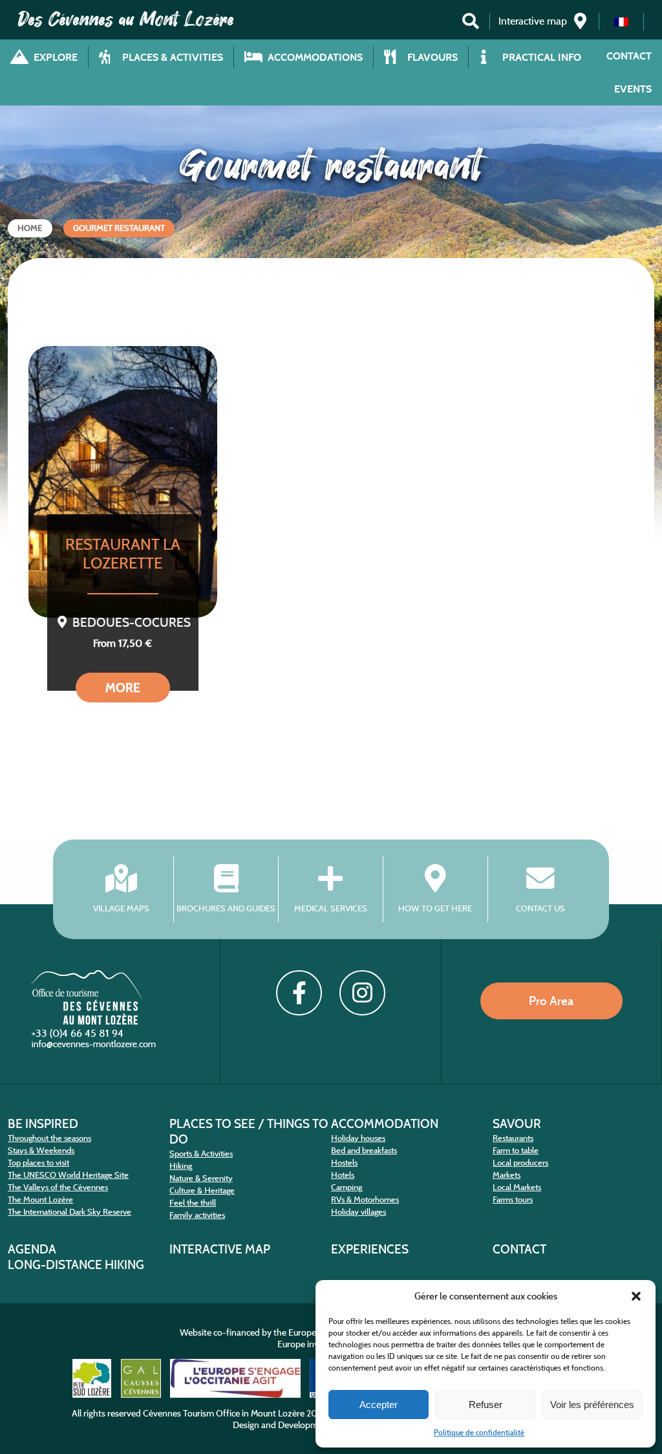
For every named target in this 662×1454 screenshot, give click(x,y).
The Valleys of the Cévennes (58, 1187)
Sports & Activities (201, 1153)
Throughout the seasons (49, 1138)
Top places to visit (38, 1162)
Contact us (540, 908)
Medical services (330, 908)
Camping (346, 1187)
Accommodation (384, 1123)
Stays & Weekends (41, 1150)
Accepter (378, 1404)
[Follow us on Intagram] (362, 992)
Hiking (180, 1166)
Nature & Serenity (201, 1178)
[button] (636, 1296)
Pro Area (551, 1000)
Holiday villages (358, 1212)
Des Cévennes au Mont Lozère (126, 19)
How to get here (435, 908)
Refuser (485, 1404)
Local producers (520, 1162)
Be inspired (43, 1123)
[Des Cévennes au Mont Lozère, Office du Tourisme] (86, 1021)
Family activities (197, 1215)
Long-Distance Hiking (76, 1264)
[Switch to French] (621, 21)
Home (29, 228)
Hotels (342, 1175)
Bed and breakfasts (364, 1150)
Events (633, 89)
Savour (517, 1123)
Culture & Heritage (202, 1190)
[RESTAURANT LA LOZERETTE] (122, 482)
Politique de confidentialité (479, 1432)
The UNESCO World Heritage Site (68, 1175)
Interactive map (219, 1249)
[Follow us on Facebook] (298, 992)
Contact (629, 56)
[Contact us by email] (95, 1047)
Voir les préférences (592, 1404)
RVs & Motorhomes (365, 1199)
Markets (506, 1175)
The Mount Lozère (40, 1199)
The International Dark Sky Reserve (69, 1212)
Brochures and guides (225, 908)
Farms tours (513, 1199)
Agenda (32, 1249)
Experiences (370, 1249)
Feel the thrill (192, 1203)
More (122, 687)
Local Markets (517, 1187)
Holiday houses (358, 1138)
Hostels (344, 1162)
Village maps (121, 908)
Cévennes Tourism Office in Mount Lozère (223, 1413)
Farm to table (516, 1150)
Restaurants (513, 1138)
